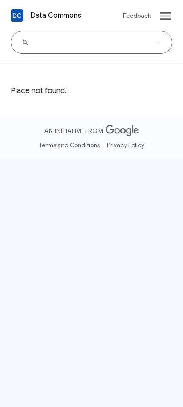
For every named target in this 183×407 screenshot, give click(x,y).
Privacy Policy (125, 145)
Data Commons (55, 15)
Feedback (137, 16)
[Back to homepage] (17, 15)
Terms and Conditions (69, 145)
